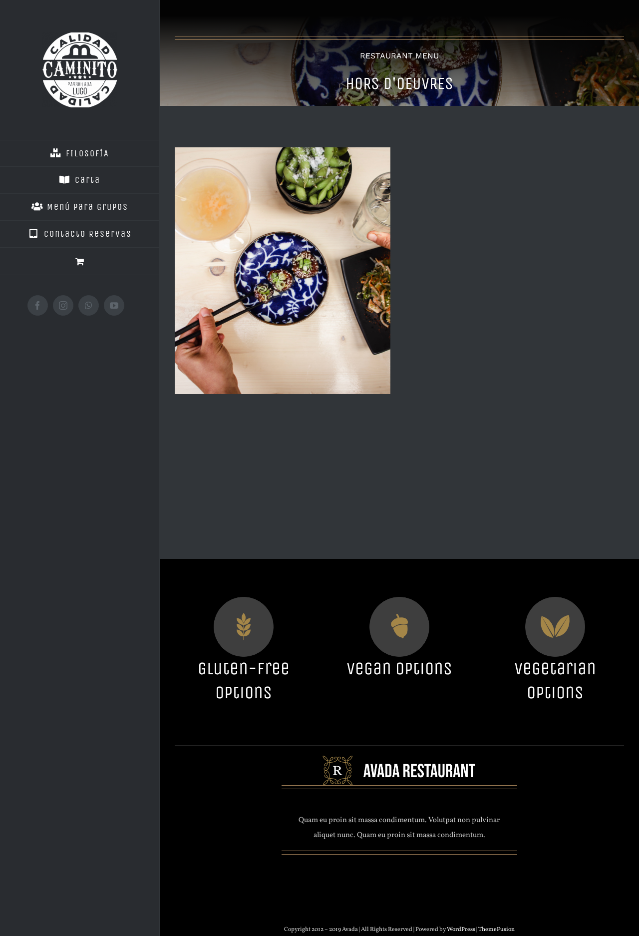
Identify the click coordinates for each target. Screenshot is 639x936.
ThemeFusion (496, 930)
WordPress (461, 930)
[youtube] (399, 870)
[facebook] (363, 870)
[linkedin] (435, 870)
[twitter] (417, 870)
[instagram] (381, 870)
